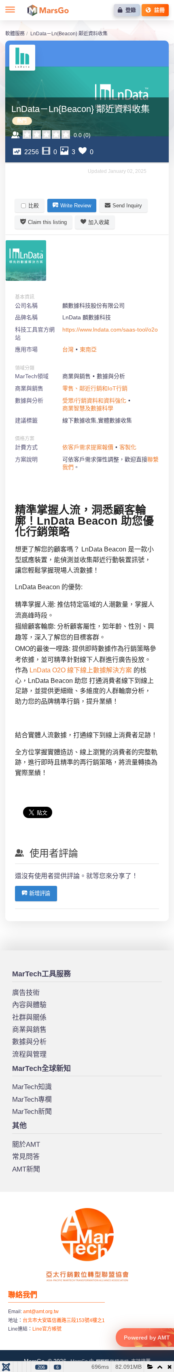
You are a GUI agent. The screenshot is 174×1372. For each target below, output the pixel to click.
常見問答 (26, 1157)
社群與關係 (29, 1017)
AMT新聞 (26, 1169)
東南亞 (88, 349)
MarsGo (48, 10)
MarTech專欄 (32, 1099)
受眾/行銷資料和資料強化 (94, 400)
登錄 (129, 10)
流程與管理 (29, 1054)
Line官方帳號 (47, 1329)
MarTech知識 (32, 1087)
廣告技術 (26, 993)
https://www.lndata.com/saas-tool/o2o (110, 329)
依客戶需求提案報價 (87, 447)
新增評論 (39, 893)
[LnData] (26, 260)
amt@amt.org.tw (41, 1311)
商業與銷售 (29, 1030)
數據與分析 (29, 1042)
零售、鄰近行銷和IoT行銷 (94, 388)
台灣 (68, 349)
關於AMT (26, 1144)
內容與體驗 (29, 1005)
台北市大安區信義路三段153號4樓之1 (64, 1320)
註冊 (158, 10)
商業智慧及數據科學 (87, 408)
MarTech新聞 (32, 1112)
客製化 (127, 447)
